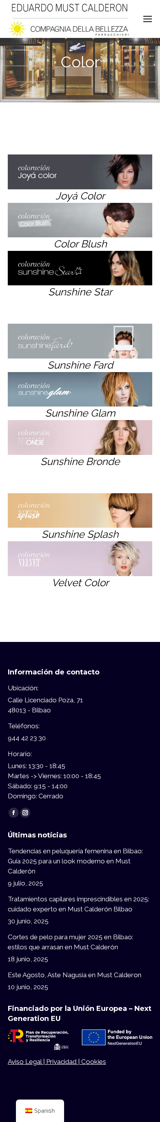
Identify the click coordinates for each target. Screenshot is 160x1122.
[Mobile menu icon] (147, 19)
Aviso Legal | (27, 1061)
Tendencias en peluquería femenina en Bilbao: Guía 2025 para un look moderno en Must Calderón (75, 861)
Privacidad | (63, 1061)
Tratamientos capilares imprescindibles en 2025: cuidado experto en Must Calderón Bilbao (78, 904)
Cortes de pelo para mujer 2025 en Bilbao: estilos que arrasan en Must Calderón (70, 942)
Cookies (93, 1061)
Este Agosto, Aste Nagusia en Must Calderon (74, 975)
